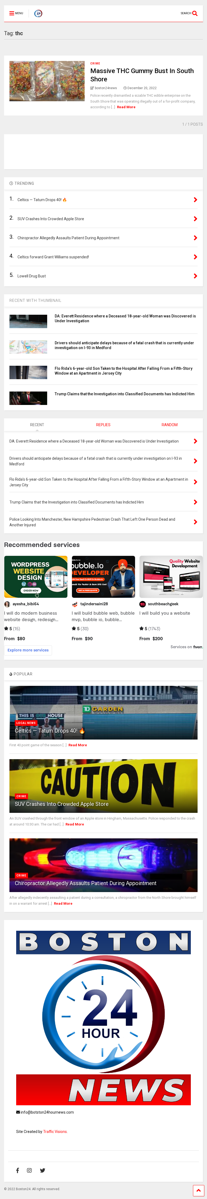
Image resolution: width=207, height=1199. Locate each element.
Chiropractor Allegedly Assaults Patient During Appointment (86, 883)
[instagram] (29, 1170)
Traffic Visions (55, 1131)
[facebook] (17, 1170)
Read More (126, 107)
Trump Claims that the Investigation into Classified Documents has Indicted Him (125, 394)
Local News (26, 723)
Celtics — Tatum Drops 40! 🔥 (50, 730)
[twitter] (42, 1170)
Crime (95, 63)
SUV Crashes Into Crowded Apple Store (62, 804)
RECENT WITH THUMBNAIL (35, 300)
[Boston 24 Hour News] (35, 18)
